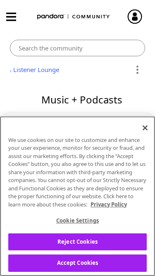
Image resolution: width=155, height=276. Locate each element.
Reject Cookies (77, 241)
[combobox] (77, 48)
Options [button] (137, 70)
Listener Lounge (36, 69)
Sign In (138, 16)
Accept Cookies (77, 262)
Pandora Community (73, 16)
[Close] (145, 128)
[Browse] (15, 16)
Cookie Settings (77, 220)
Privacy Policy (109, 204)
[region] (77, 196)
